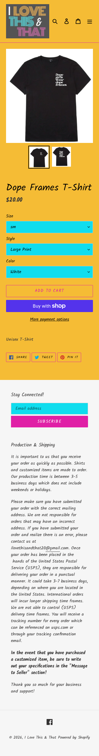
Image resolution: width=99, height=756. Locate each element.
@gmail (53, 548)
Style (10, 239)
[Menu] (89, 21)
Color (10, 261)
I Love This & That (40, 737)
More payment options (49, 319)
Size (9, 216)
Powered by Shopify (74, 737)
